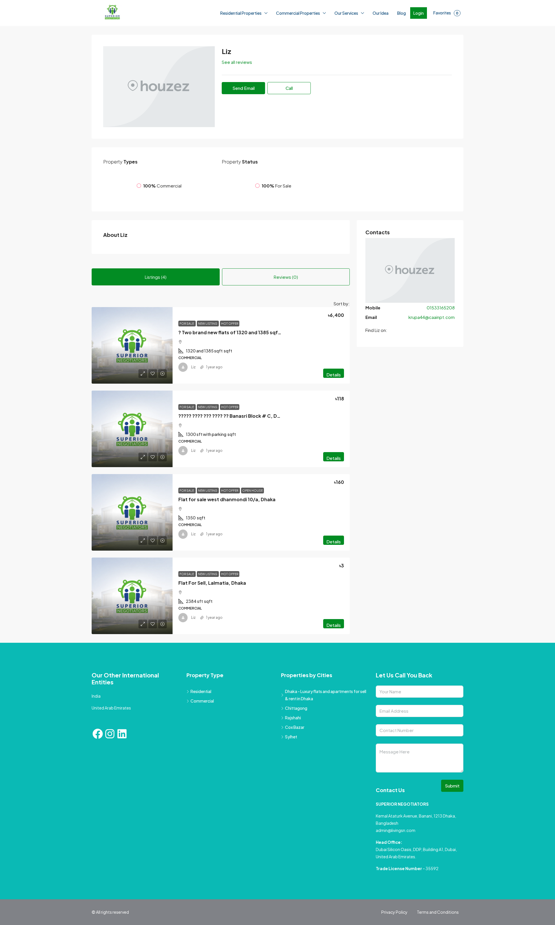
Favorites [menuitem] (445, 12)
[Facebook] (98, 769)
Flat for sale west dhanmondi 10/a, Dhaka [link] (226, 535)
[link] (132, 381)
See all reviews (237, 62)
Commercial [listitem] (202, 736)
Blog (401, 13)
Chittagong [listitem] (296, 743)
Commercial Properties (298, 13)
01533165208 (441, 362)
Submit (452, 821)
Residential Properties (241, 13)
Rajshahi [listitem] (293, 753)
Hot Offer (229, 359)
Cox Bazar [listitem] (294, 762)
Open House (252, 525)
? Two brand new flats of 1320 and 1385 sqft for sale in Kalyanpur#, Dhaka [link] (264, 368)
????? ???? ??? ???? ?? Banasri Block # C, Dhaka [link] (233, 451)
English (65, 919)
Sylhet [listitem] (291, 772)
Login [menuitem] (418, 13)
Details (333, 410)
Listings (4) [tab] (155, 307)
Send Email (243, 88)
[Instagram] (110, 769)
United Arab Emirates (111, 743)
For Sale (187, 359)
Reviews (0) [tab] (286, 307)
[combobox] (329, 336)
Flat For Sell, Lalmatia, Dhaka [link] (212, 618)
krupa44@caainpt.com (431, 372)
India (96, 731)
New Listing (208, 359)
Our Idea (380, 13)
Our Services (346, 13)
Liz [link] (193, 402)
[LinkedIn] (122, 769)
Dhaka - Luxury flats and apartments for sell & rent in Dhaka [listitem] (325, 730)
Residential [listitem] (200, 726)
